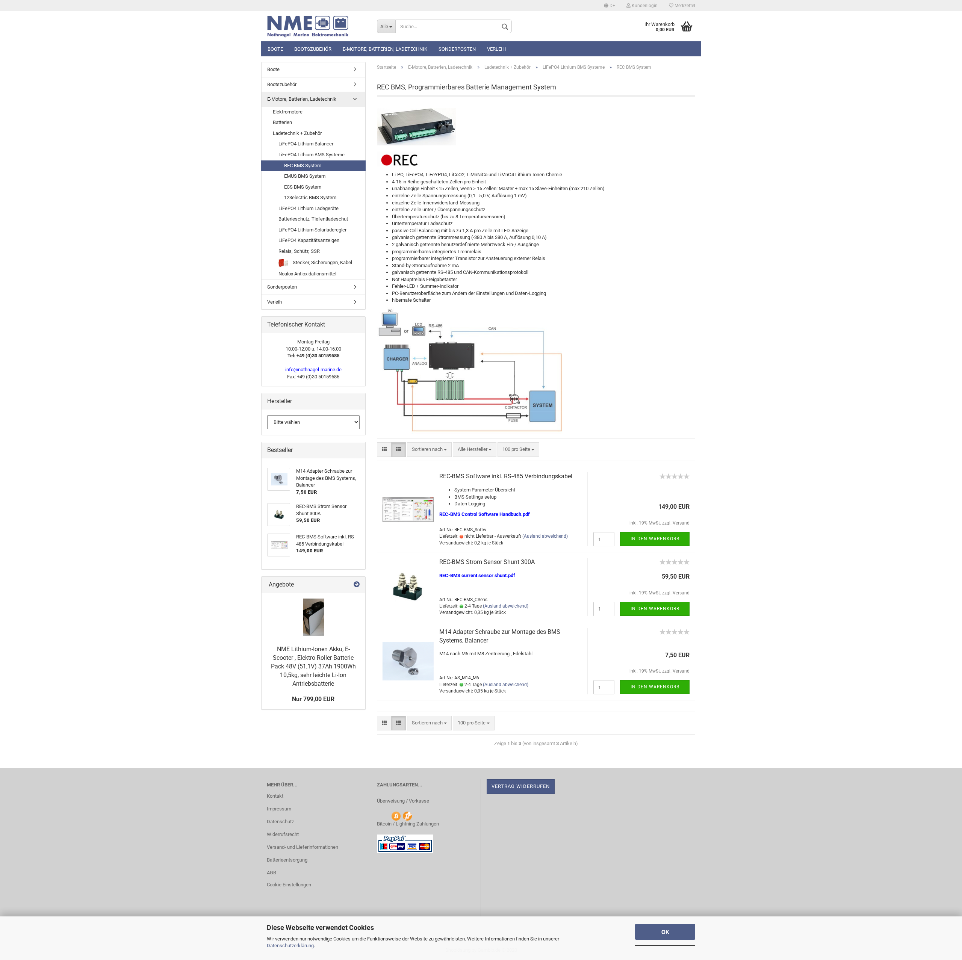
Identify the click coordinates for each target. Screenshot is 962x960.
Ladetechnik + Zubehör (297, 133)
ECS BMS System (302, 187)
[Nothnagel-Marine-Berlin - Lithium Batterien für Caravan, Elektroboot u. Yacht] (316, 26)
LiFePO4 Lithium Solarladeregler (312, 230)
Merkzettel (684, 5)
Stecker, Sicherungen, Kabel (322, 262)
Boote (275, 49)
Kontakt (275, 796)
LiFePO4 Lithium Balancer (305, 144)
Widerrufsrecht (283, 834)
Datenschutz (280, 821)
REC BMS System (302, 165)
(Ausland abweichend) (545, 536)
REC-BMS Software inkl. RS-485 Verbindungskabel (505, 476)
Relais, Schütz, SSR (299, 251)
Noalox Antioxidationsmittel (307, 274)
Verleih (496, 49)
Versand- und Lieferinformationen (302, 847)
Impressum (279, 809)
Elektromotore (288, 112)
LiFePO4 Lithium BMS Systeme (311, 154)
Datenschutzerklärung (290, 945)
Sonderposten (457, 49)
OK (665, 932)
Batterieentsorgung (287, 860)
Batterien (282, 122)
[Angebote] (357, 585)
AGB (271, 872)
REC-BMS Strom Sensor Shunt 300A (487, 561)
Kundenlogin (644, 5)
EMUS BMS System (304, 176)
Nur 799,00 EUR (313, 699)
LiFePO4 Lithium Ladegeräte (308, 208)
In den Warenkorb (655, 538)
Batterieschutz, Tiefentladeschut (313, 219)
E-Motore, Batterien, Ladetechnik (385, 49)
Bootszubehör (312, 49)
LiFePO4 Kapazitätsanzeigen (308, 240)
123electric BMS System (310, 197)
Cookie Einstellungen (289, 884)
